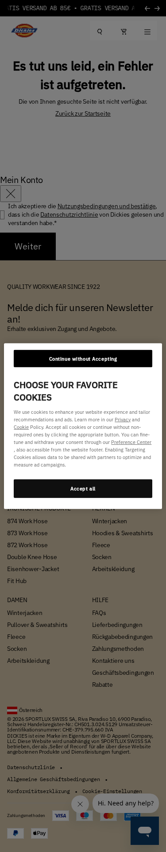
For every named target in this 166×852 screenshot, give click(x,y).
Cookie (21, 426)
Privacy (123, 419)
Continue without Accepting (83, 358)
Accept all (83, 488)
